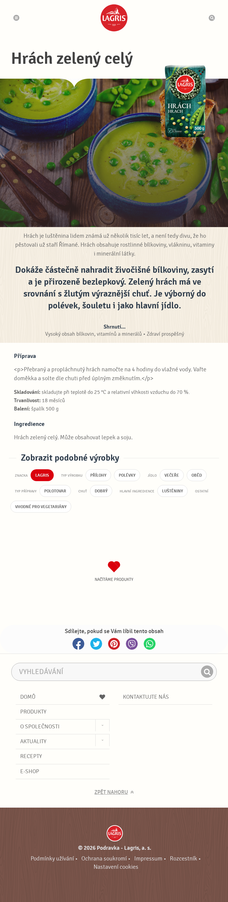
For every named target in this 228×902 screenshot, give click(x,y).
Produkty (33, 711)
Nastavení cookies (116, 866)
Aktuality (33, 741)
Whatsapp (150, 644)
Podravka (114, 18)
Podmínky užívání (52, 858)
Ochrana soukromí (104, 858)
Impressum (148, 858)
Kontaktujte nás (146, 697)
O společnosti (39, 726)
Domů (28, 697)
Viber (132, 644)
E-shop (29, 771)
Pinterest (114, 644)
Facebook (78, 644)
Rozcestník (183, 858)
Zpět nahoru (111, 792)
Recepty (31, 756)
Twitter (96, 644)
